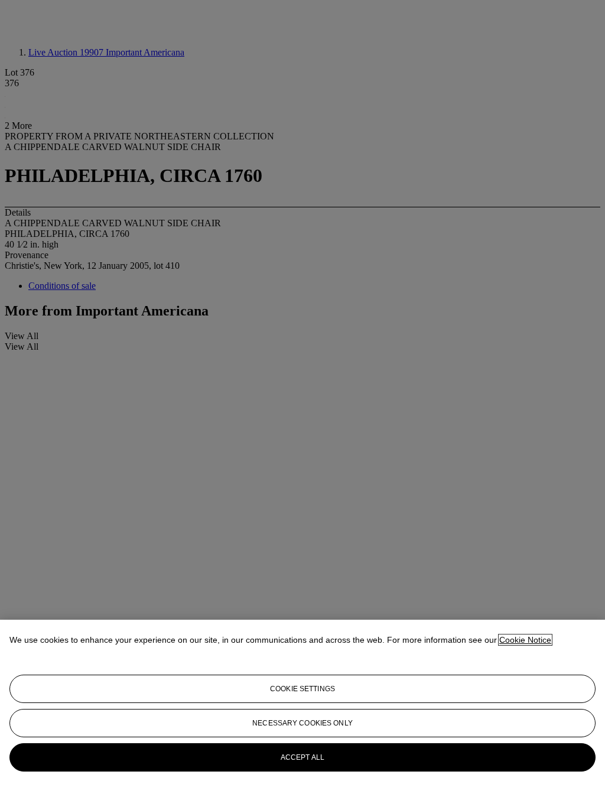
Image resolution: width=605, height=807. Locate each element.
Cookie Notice (525, 640)
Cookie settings (302, 689)
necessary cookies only (302, 723)
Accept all (302, 757)
